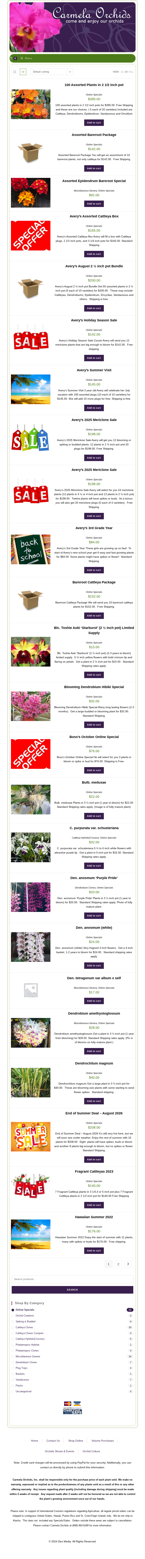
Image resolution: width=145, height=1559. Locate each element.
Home (34, 1440)
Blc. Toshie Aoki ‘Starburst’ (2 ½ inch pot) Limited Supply (94, 630)
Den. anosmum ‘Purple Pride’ (94, 878)
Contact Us (53, 1440)
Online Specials (94, 94)
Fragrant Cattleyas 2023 (94, 1171)
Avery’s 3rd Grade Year (94, 528)
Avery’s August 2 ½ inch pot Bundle (94, 266)
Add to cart (94, 122)
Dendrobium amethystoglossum (94, 1013)
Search (72, 1289)
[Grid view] (15, 72)
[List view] (23, 72)
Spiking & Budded (25, 1321)
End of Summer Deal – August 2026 (94, 1113)
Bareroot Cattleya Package (94, 582)
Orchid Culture (91, 1451)
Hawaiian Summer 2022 (94, 1217)
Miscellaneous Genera (85, 190)
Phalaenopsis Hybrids (27, 1344)
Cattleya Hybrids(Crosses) (85, 837)
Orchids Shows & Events (59, 1451)
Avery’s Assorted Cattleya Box (94, 216)
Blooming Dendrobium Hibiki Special (94, 687)
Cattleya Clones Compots (30, 1333)
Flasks (19, 1385)
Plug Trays (22, 1368)
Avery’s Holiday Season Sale (94, 320)
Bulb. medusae (94, 782)
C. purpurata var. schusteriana (94, 828)
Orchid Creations (25, 1315)
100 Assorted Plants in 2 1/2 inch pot (94, 85)
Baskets (20, 1373)
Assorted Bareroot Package (94, 135)
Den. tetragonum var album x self (94, 978)
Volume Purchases (103, 1440)
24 (126, 72)
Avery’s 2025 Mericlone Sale (94, 420)
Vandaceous (22, 1379)
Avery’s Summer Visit (94, 370)
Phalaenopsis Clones (27, 1350)
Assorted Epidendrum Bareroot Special (94, 181)
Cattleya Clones (24, 1327)
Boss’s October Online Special (94, 737)
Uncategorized (23, 1391)
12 (122, 72)
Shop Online (75, 1440)
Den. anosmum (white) (94, 928)
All (131, 72)
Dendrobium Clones (85, 887)
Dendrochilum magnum (94, 1063)
